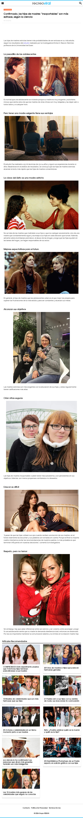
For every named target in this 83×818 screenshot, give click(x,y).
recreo (41, 3)
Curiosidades (7, 9)
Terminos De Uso (55, 808)
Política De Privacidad (39, 808)
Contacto (26, 808)
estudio (26, 43)
